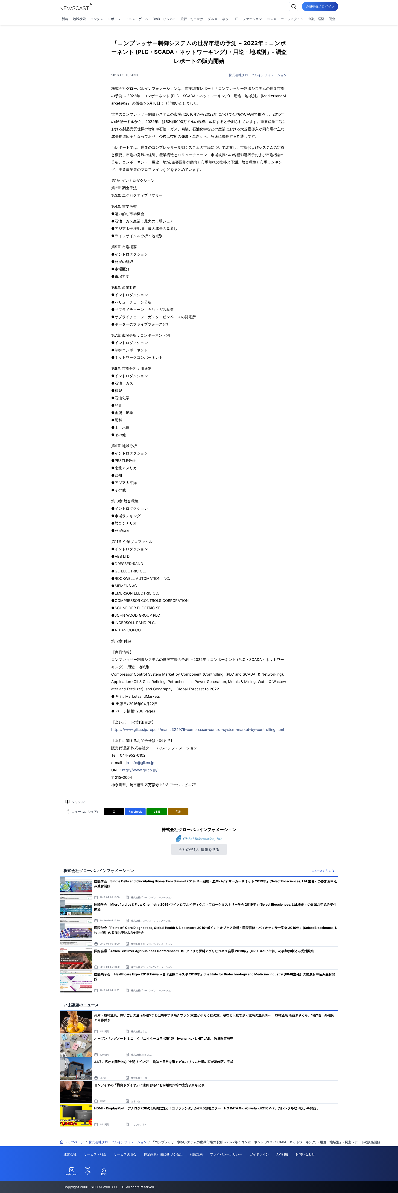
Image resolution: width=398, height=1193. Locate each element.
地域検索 (79, 19)
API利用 (282, 1154)
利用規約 (196, 1154)
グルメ (212, 19)
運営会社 (70, 1154)
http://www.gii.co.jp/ (140, 770)
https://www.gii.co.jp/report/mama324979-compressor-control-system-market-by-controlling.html (197, 729)
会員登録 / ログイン (320, 6)
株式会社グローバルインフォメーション (258, 75)
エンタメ (96, 19)
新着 (65, 19)
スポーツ (114, 19)
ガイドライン (259, 1154)
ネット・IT (230, 19)
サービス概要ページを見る (363, 1183)
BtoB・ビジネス (164, 19)
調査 (332, 19)
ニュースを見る (321, 870)
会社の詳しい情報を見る (199, 849)
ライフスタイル (292, 19)
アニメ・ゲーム (137, 19)
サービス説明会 (125, 1154)
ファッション (252, 19)
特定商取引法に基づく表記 (163, 1154)
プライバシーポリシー (226, 1154)
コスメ (271, 19)
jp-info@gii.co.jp (140, 762)
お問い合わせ (305, 1154)
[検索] (293, 6)
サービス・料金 (95, 1154)
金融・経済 (316, 19)
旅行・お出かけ (192, 19)
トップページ (74, 1142)
